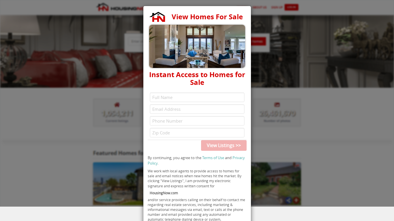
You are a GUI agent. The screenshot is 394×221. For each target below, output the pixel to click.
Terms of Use (213, 157)
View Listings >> (224, 145)
